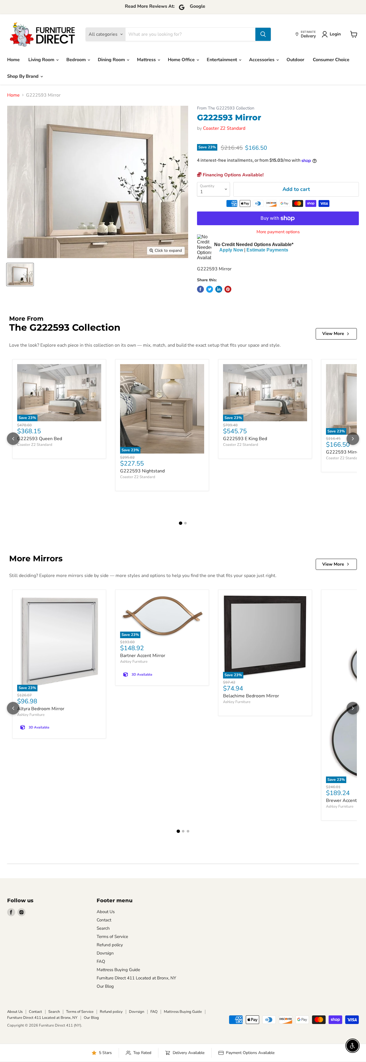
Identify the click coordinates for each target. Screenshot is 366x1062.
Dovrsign (105, 953)
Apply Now (231, 249)
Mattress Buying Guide (118, 970)
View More (333, 333)
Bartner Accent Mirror (142, 655)
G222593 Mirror (343, 452)
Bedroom (76, 60)
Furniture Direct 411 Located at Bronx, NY (136, 978)
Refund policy (110, 945)
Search (103, 928)
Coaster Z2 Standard (224, 128)
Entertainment (222, 60)
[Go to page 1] (180, 523)
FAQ (101, 961)
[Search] (263, 34)
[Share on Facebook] (200, 289)
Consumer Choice (331, 60)
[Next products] (353, 438)
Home (13, 60)
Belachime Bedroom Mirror (251, 696)
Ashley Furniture (31, 714)
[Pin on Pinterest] (227, 289)
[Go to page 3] (188, 831)
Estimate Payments (267, 249)
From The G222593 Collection (225, 108)
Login (335, 34)
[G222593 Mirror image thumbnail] (20, 274)
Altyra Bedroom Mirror (40, 709)
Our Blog (105, 986)
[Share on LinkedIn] (218, 289)
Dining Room (112, 60)
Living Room (41, 60)
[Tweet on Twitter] (209, 289)
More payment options (278, 231)
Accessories (262, 60)
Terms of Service (112, 936)
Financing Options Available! (233, 175)
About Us (106, 912)
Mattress (147, 60)
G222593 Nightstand (142, 471)
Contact (104, 920)
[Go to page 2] (185, 523)
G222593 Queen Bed (39, 439)
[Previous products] (13, 438)
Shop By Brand (23, 76)
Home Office (182, 60)
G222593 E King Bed (245, 439)
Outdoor (295, 60)
